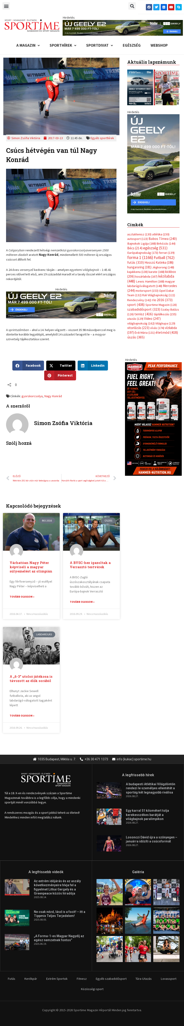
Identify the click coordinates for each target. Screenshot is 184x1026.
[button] (6, 6)
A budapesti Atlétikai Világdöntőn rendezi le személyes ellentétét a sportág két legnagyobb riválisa (150, 788)
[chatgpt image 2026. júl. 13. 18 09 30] (153, 419)
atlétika (160, 234)
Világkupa (165, 323)
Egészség (132, 45)
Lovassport (168, 979)
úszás (136, 337)
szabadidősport (143, 309)
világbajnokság (141, 323)
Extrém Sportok (57, 979)
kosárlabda (146, 276)
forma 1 (140, 257)
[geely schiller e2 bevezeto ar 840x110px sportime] (123, 27)
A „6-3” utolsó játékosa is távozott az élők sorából (31, 678)
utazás (135, 319)
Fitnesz (82, 979)
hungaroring (139, 267)
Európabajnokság (142, 252)
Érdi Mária (145, 333)
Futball (164, 257)
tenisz (143, 314)
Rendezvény (139, 300)
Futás (11, 979)
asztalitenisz (139, 234)
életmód (167, 332)
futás (135, 262)
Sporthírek (61, 45)
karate (156, 272)
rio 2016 (162, 300)
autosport (137, 239)
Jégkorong (163, 267)
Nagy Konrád (53, 396)
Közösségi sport (92, 989)
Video (152, 318)
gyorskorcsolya (32, 396)
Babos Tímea (163, 239)
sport (136, 304)
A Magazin (25, 45)
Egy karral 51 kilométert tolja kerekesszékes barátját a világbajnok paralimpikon (147, 814)
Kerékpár (30, 979)
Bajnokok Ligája (141, 243)
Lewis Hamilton (150, 281)
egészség (155, 248)
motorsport (147, 291)
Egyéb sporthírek (102, 138)
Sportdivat (97, 45)
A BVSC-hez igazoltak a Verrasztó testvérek (90, 565)
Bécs (134, 248)
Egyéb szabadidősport (111, 979)
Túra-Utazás (144, 979)
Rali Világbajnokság (158, 295)
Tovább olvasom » (22, 596)
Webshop (159, 45)
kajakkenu (137, 272)
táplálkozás (165, 314)
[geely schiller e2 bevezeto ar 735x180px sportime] (61, 305)
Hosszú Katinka (159, 262)
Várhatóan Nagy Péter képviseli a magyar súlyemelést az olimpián (31, 567)
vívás (157, 328)
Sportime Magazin (161, 305)
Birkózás (166, 243)
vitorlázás (138, 328)
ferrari (167, 253)
